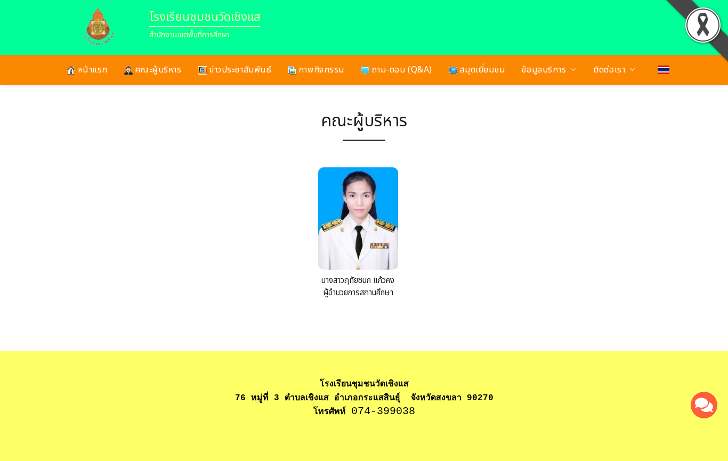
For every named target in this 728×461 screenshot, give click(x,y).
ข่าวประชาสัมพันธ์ (239, 69)
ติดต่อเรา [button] (609, 69)
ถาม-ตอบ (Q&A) (400, 69)
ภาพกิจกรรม (320, 69)
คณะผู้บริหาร (157, 69)
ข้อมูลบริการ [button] (543, 69)
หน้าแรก (91, 69)
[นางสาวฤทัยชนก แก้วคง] (358, 221)
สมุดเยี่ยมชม (481, 69)
